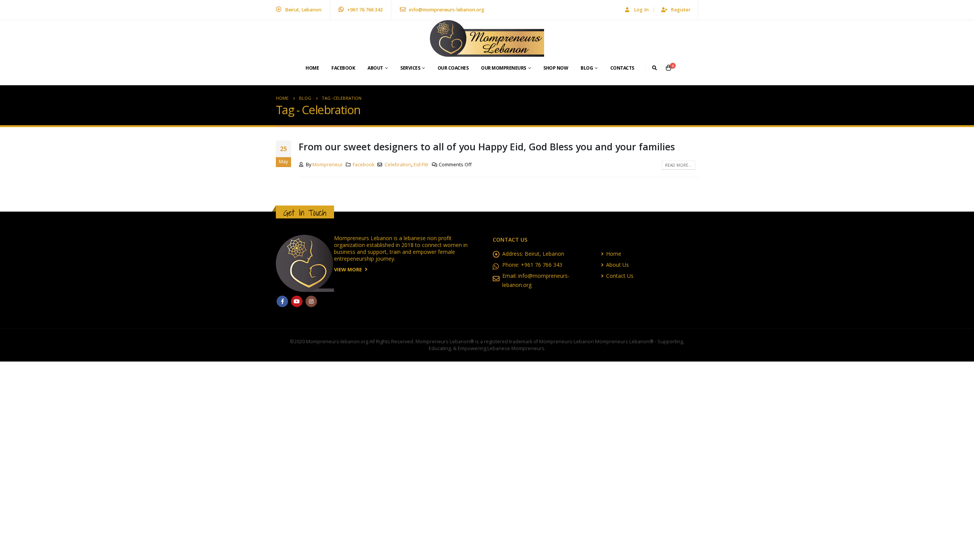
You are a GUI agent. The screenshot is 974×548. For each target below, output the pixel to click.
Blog (587, 68)
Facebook (343, 68)
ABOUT (375, 68)
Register (681, 9)
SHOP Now (555, 68)
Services (410, 68)
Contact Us (619, 275)
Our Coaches (453, 68)
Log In (641, 9)
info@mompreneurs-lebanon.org (446, 9)
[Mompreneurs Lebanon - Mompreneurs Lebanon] (487, 38)
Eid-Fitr (421, 164)
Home (312, 68)
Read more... (678, 165)
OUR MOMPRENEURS (503, 68)
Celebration (398, 164)
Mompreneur (327, 164)
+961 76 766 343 (364, 9)
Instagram (311, 301)
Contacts (622, 68)
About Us (617, 264)
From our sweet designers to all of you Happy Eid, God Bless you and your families (487, 146)
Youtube (296, 301)
